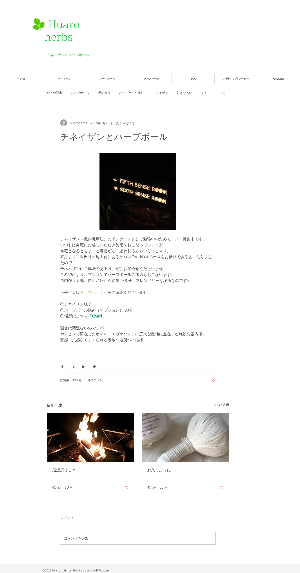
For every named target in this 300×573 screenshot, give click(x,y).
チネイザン (160, 93)
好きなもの (184, 93)
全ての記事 (54, 93)
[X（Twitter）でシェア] (73, 366)
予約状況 (104, 93)
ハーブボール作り (131, 93)
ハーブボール (80, 93)
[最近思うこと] (90, 437)
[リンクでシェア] (94, 366)
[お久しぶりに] (185, 437)
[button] (223, 93)
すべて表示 (221, 405)
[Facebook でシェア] (62, 366)
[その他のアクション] (213, 123)
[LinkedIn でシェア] (84, 366)
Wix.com (103, 570)
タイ (204, 93)
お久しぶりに (159, 470)
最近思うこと (64, 470)
